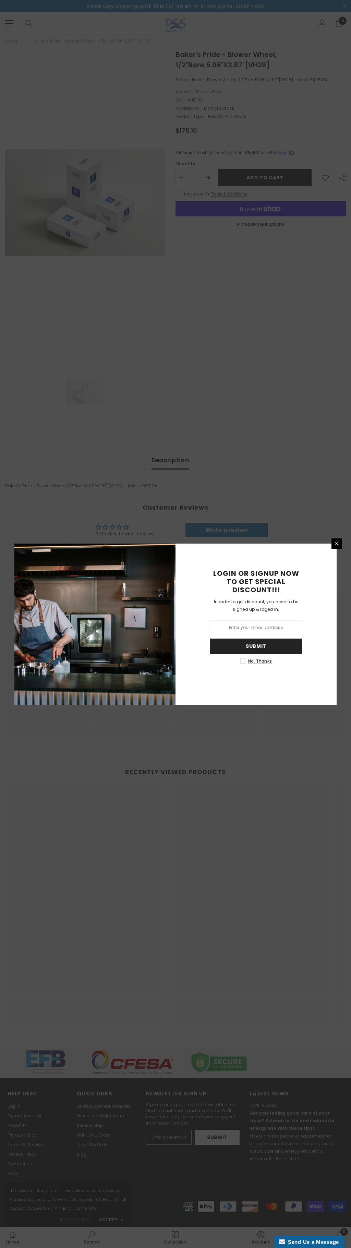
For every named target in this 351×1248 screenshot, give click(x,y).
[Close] (336, 543)
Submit (256, 646)
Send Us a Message (312, 1242)
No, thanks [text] (260, 661)
